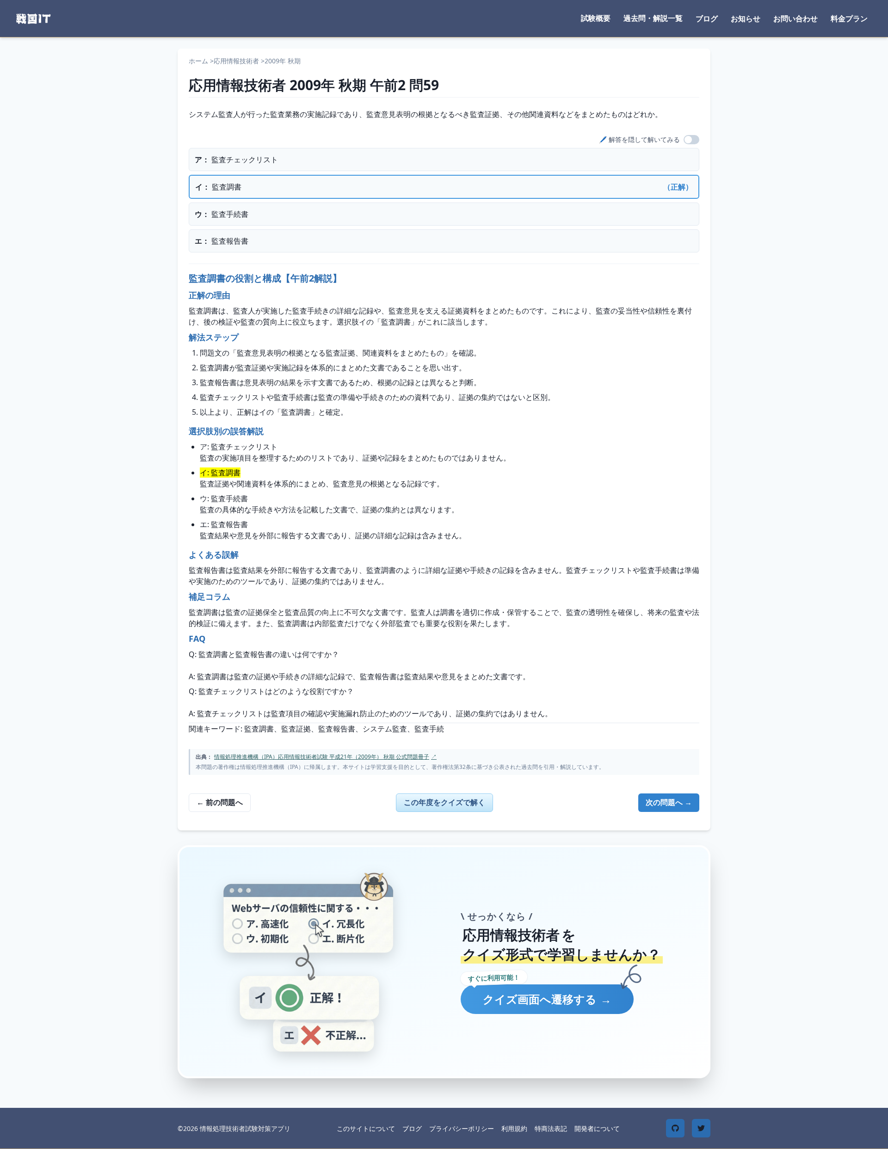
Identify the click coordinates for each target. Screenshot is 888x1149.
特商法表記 (551, 1128)
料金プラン (849, 18)
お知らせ (745, 18)
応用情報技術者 (236, 60)
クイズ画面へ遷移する (547, 999)
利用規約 (514, 1128)
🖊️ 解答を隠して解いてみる (639, 139)
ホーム (198, 60)
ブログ (707, 18)
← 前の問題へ (220, 802)
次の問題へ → (669, 802)
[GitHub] (675, 1128)
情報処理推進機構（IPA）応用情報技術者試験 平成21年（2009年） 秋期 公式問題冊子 (325, 757)
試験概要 (595, 18)
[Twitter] (701, 1128)
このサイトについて (366, 1128)
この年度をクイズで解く (444, 802)
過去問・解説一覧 (653, 18)
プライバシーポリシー (461, 1128)
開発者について (597, 1128)
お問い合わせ (795, 18)
